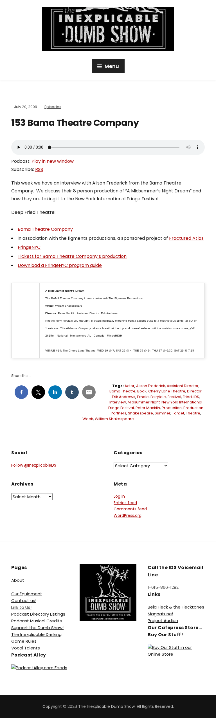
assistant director (183, 385)
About (17, 580)
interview (117, 402)
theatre (193, 413)
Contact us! (23, 600)
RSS (39, 169)
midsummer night (144, 402)
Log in (119, 496)
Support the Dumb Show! (37, 628)
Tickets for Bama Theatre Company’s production (72, 256)
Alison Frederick (150, 385)
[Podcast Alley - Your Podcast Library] (39, 667)
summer (162, 413)
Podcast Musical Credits (36, 621)
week (87, 418)
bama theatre (122, 391)
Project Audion (163, 620)
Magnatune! (160, 614)
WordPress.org (127, 515)
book (142, 391)
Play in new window (53, 161)
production (172, 407)
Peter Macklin (148, 407)
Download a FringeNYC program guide (60, 265)
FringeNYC (29, 247)
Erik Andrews (123, 396)
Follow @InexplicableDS (33, 465)
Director (194, 391)
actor (129, 385)
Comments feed (130, 509)
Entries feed (125, 503)
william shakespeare (114, 418)
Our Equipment (26, 594)
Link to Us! (21, 607)
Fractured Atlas (186, 238)
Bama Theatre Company (45, 229)
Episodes (52, 106)
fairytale (158, 396)
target (178, 413)
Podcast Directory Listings (38, 614)
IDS (196, 396)
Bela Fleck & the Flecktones (176, 607)
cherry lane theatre (166, 391)
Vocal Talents (25, 648)
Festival (174, 396)
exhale (143, 396)
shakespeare (140, 413)
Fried (187, 396)
